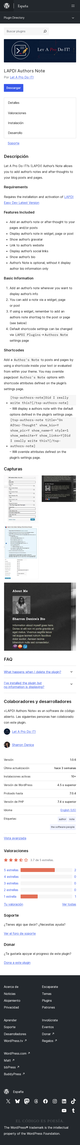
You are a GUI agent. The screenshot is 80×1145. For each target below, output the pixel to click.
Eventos (48, 1027)
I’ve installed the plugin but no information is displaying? (24, 685)
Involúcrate (50, 1020)
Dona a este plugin (17, 963)
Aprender (10, 1020)
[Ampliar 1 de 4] (33, 480)
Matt (9, 1060)
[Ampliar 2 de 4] (71, 480)
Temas (46, 994)
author (62, 819)
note (72, 819)
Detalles (13, 103)
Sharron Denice (23, 745)
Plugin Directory (14, 17)
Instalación (15, 123)
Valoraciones (17, 113)
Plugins (47, 1000)
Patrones (48, 1007)
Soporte (13, 143)
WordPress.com (17, 1053)
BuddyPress (14, 1074)
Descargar (13, 87)
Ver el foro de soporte (20, 933)
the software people (63, 826)
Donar (48, 1034)
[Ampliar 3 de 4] (33, 531)
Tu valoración (13, 904)
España (18, 1092)
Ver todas (69, 904)
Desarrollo (15, 133)
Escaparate (50, 987)
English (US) (68, 810)
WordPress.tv (15, 1041)
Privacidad (11, 1007)
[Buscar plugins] (45, 31)
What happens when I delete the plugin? (32, 672)
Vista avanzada (15, 838)
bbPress (12, 1067)
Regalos (49, 1041)
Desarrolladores (15, 1034)
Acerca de (11, 987)
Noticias (10, 994)
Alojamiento (12, 1000)
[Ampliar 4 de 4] (71, 588)
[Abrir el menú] (74, 6)
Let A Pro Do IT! (22, 77)
